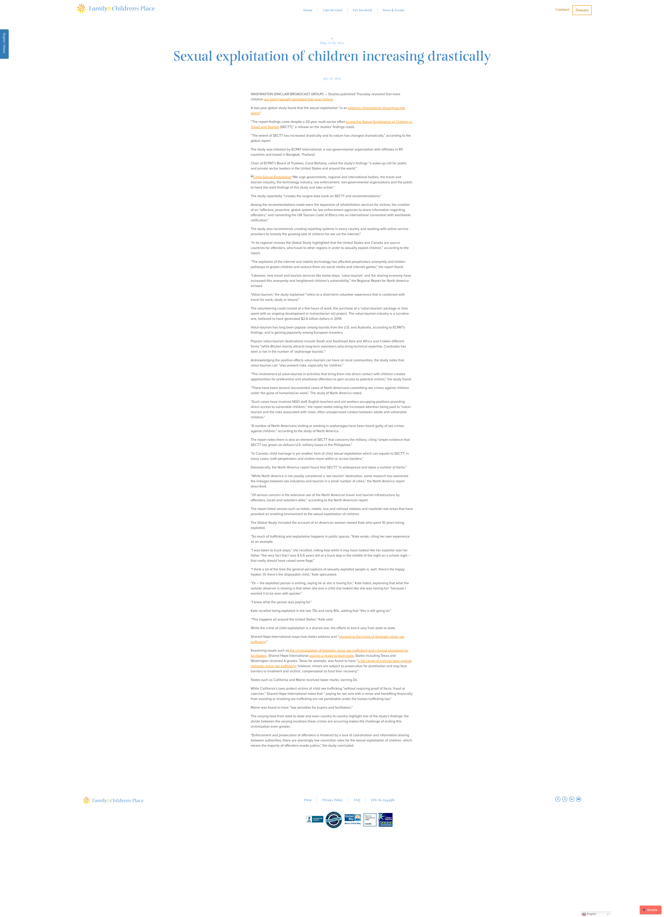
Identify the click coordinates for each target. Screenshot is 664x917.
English (591, 914)
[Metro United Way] (352, 820)
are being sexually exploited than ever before (298, 99)
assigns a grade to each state (331, 656)
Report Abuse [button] (4, 43)
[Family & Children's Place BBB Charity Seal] (314, 820)
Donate (582, 10)
